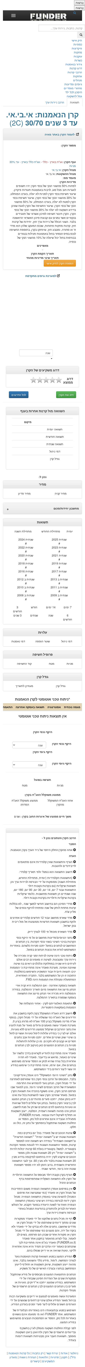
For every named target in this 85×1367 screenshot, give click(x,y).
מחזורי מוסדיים (73, 88)
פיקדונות (77, 48)
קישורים (35, 1361)
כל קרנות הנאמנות (19, 1353)
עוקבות (78, 56)
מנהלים (77, 80)
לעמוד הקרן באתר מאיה (60, 134)
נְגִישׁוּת (79, 3)
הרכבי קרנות (75, 72)
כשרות (78, 60)
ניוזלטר (74, 1353)
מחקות (78, 52)
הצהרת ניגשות (27, 1357)
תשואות (74, 102)
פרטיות (54, 1357)
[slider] (46, 380)
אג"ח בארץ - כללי (52, 162)
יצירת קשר (52, 1353)
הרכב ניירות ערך (54, 102)
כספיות (78, 44)
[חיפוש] (76, 13)
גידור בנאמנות (73, 64)
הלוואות (43, 1357)
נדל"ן (73, 1357)
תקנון (64, 1357)
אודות (64, 1353)
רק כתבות (38, 1353)
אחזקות (77, 76)
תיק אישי (77, 40)
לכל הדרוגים (18, 395)
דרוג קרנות (76, 68)
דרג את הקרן (66, 395)
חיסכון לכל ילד (73, 92)
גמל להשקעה (74, 96)
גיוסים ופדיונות (73, 84)
